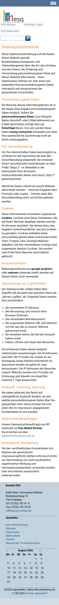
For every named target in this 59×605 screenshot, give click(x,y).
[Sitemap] (53, 5)
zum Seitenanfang (16, 524)
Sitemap (11, 528)
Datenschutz (13, 535)
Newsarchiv (13, 543)
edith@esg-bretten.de (18, 510)
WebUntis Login (33, 24)
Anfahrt (10, 539)
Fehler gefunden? (37, 593)
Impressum (12, 532)
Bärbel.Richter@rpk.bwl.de (18, 435)
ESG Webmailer (10, 31)
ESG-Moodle (8, 24)
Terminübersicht (29, 543)
